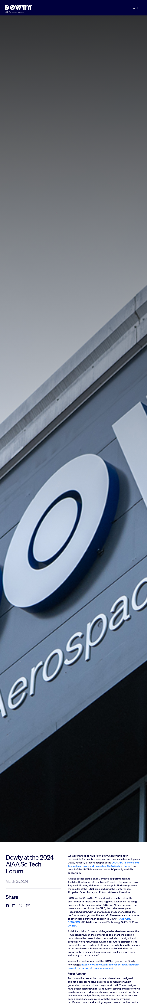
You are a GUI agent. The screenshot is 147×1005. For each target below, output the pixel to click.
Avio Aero (124, 918)
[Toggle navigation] (142, 8)
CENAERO (74, 922)
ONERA (72, 925)
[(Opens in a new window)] (7, 906)
